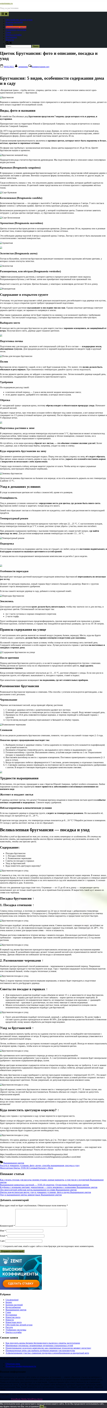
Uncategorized (12, 1300)
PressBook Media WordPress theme (27, 1399)
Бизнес (9, 1302)
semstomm (23, 66)
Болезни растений (14, 22)
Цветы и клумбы (14, 35)
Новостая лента (13, 1317)
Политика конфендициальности (21, 1366)
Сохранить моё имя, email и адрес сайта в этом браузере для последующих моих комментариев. (48, 1246)
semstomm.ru (6, 3)
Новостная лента (14, 1322)
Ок (42, 1406)
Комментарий (7, 1226)
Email (3, 1236)
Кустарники (11, 37)
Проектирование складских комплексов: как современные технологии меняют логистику (48, 1348)
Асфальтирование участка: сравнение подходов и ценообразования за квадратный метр (47, 1353)
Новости (10, 40)
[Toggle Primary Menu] (4, 14)
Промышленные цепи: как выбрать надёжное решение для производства (40, 1350)
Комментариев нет (40, 66)
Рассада (9, 24)
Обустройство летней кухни (19, 19)
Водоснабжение (13, 1307)
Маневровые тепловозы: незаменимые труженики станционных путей (39, 1345)
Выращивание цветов (16, 27)
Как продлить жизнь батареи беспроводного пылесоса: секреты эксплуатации (43, 1343)
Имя (3, 1230)
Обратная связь (13, 1364)
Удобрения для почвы (16, 30)
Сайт (2, 1241)
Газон (8, 32)
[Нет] (45, 1407)
